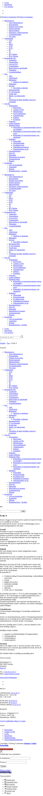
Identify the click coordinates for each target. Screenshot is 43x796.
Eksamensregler (14, 90)
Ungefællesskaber (15, 34)
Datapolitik (17, 141)
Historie (11, 161)
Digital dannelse (14, 29)
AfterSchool (13, 78)
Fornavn (3, 762)
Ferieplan (12, 121)
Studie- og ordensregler (17, 96)
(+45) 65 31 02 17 (10, 672)
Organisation (13, 106)
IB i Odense (13, 54)
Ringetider (12, 155)
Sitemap (27, 743)
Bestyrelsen (17, 108)
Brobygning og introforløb (18, 68)
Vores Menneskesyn (16, 23)
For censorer (8, 7)
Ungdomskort (13, 66)
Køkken (16, 117)
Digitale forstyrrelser (16, 27)
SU (10, 98)
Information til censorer (17, 157)
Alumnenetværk (14, 159)
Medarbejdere (18, 112)
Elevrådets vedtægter (20, 88)
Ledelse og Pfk (18, 110)
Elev (6, 74)
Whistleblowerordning (21, 147)
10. (10, 52)
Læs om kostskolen (15, 165)
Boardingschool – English (18, 171)
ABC (11, 76)
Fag (8, 343)
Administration (18, 116)
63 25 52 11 (13, 701)
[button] (5, 772)
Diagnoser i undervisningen (18, 32)
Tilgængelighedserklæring (13, 740)
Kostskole (16, 119)
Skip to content (5, 770)
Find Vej (12, 153)
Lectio (6, 3)
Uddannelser (8, 38)
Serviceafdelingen (19, 114)
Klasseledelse (13, 25)
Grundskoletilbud (15, 72)
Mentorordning (14, 31)
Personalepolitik (18, 143)
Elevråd (11, 86)
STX (10, 40)
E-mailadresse (5, 758)
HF (10, 42)
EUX (11, 48)
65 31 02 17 (15, 693)
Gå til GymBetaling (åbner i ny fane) (13, 721)
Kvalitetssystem (18, 145)
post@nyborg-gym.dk (11, 674)
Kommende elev (10, 58)
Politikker (12, 139)
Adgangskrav (13, 62)
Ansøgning (13, 60)
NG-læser (12, 36)
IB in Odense (13, 56)
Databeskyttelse (14, 125)
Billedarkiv (13, 84)
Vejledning (12, 70)
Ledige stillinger (14, 123)
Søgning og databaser (20, 82)
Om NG (7, 104)
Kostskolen (8, 163)
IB (10, 50)
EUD (11, 46)
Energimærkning (15, 151)
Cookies (33, 743)
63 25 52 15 (16, 705)
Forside (2, 343)
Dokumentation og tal (20, 149)
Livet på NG (13, 64)
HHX (11, 44)
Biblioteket (12, 80)
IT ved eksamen (14, 92)
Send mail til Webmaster (8, 677)
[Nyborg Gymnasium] (8, 17)
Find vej (3, 668)
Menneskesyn (9, 21)
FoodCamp (13, 94)
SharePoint (8, 5)
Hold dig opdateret (6, 749)
